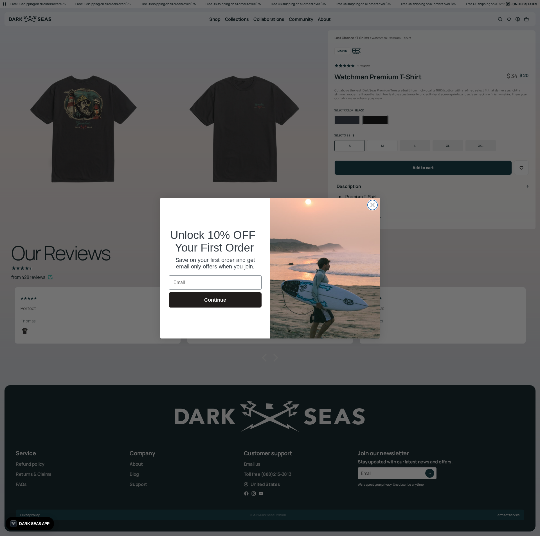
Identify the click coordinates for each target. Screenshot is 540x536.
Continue (215, 300)
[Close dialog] (372, 205)
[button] (30, 523)
